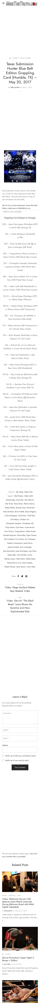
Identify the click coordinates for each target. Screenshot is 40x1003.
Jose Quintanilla (9, 551)
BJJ (10, 58)
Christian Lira (24, 519)
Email (6, 738)
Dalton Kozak (30, 531)
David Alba (21, 535)
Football (12, 895)
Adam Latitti (28, 496)
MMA (19, 895)
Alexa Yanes (18, 503)
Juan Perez (32, 551)
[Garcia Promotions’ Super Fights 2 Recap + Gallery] (20, 939)
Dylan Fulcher (31, 535)
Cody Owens (10, 527)
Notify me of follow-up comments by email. (20, 756)
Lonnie (29, 555)
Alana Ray (19, 500)
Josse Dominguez (22, 551)
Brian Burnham (8, 511)
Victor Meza (31, 567)
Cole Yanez (20, 527)
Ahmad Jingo (10, 500)
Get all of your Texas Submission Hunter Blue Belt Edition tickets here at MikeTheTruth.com (19, 206)
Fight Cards (25, 58)
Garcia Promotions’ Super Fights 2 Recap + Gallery (18, 959)
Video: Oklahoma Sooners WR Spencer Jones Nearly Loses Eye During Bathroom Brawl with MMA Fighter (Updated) (18, 903)
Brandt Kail (31, 507)
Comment (7, 713)
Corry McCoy (9, 531)
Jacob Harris (28, 543)
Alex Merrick (29, 500)
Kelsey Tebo (12, 555)
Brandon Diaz (21, 507)
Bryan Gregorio (30, 511)
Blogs (15, 58)
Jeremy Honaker (13, 547)
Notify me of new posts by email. (17, 760)
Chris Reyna (14, 519)
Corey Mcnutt (29, 527)
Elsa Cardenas (9, 539)
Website (5, 745)
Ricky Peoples (27, 563)
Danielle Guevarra (9, 535)
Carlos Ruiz (22, 515)
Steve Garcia (20, 567)
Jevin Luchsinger (26, 547)
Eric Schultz (19, 539)
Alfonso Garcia (29, 503)
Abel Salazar (18, 496)
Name (6, 730)
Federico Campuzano (15, 543)
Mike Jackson (15, 87)
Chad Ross (31, 515)
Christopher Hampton (13, 523)
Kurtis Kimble (21, 555)
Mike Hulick (20, 559)
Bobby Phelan (10, 507)
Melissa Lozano (9, 559)
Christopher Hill (27, 523)
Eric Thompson (30, 539)
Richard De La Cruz (14, 563)
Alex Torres (9, 503)
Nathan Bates (30, 559)
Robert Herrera (10, 567)
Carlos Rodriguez (11, 515)
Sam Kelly (7, 964)
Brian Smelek (19, 511)
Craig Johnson (20, 531)
